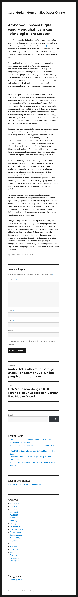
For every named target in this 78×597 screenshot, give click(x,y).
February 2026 (16, 521)
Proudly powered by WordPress (45, 591)
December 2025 (16, 526)
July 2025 (13, 541)
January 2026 (15, 523)
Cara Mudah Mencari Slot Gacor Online (36, 12)
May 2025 (14, 546)
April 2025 (14, 549)
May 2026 (14, 512)
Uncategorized (16, 580)
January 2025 (15, 558)
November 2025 (16, 529)
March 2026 (15, 518)
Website (11, 330)
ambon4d (44, 46)
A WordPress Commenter (18, 484)
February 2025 (16, 555)
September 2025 (16, 535)
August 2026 (15, 503)
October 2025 (15, 532)
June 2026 (14, 509)
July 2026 (13, 506)
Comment (12, 280)
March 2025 (15, 552)
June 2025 (14, 544)
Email (11, 321)
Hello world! (36, 484)
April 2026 (14, 515)
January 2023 (15, 561)
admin (13, 255)
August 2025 (15, 538)
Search (10, 415)
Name (11, 311)
